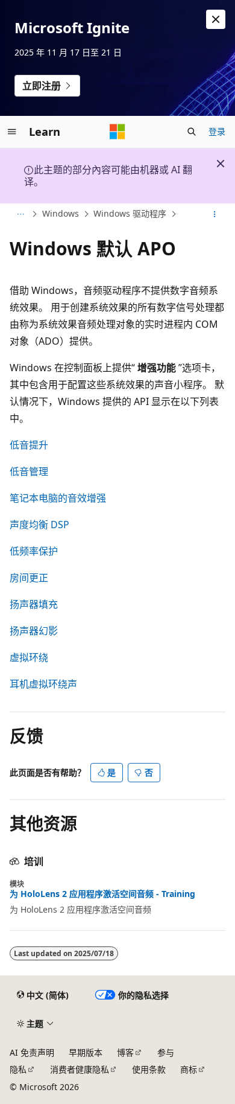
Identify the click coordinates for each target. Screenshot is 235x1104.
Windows (60, 213)
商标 (188, 1069)
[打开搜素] (192, 131)
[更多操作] (214, 214)
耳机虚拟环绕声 (43, 684)
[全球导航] (12, 131)
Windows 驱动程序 (129, 213)
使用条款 (149, 1069)
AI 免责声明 (32, 1052)
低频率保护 (34, 551)
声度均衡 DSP (39, 524)
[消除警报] (215, 19)
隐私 (18, 1069)
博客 (125, 1052)
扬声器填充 (34, 604)
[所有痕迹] (20, 214)
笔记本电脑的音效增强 (58, 498)
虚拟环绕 (29, 657)
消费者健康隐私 (79, 1069)
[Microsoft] (117, 131)
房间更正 (29, 577)
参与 (165, 1052)
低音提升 (29, 444)
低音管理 (29, 471)
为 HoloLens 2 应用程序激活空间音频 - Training (102, 894)
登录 (216, 131)
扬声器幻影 (34, 630)
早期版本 (85, 1052)
